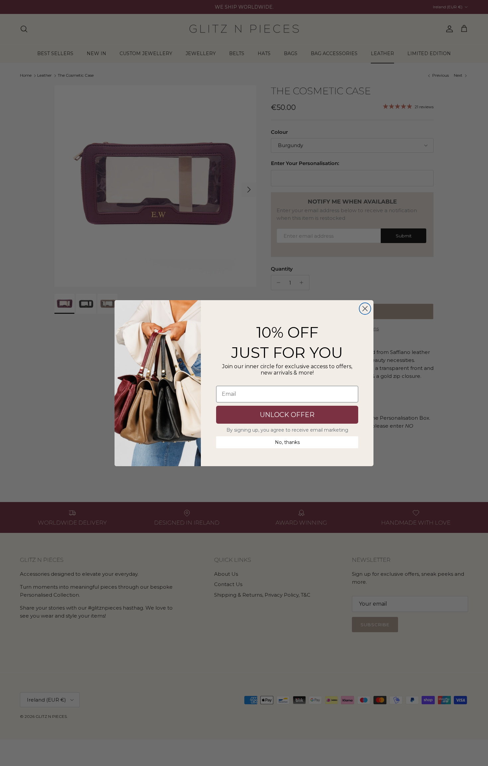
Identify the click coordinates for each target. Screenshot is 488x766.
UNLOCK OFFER (287, 415)
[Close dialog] (365, 308)
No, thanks (287, 442)
